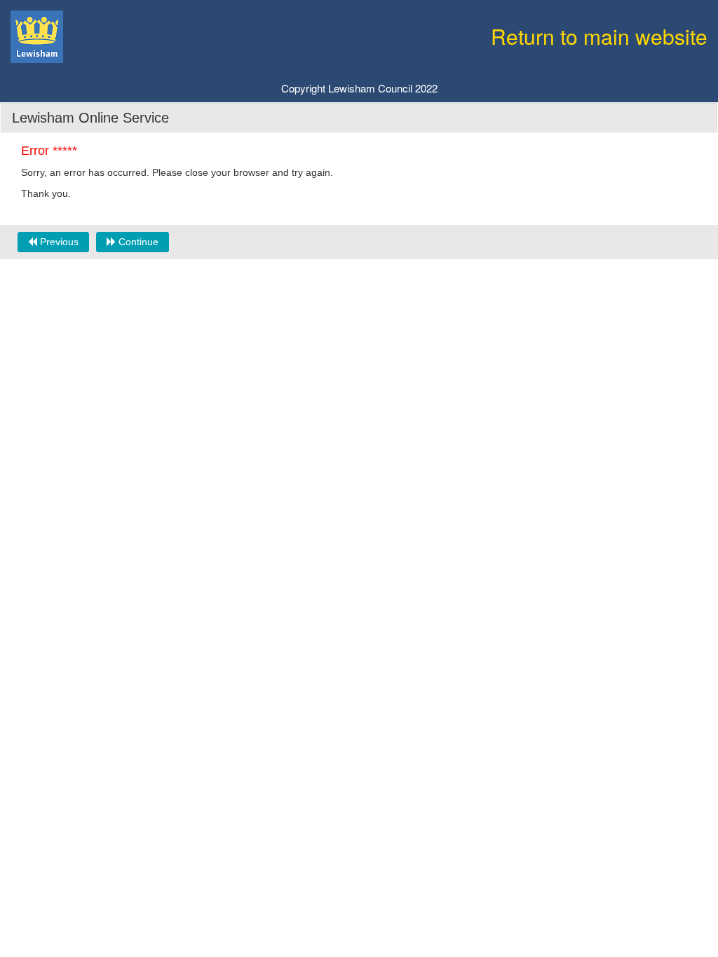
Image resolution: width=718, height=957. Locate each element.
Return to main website (599, 36)
